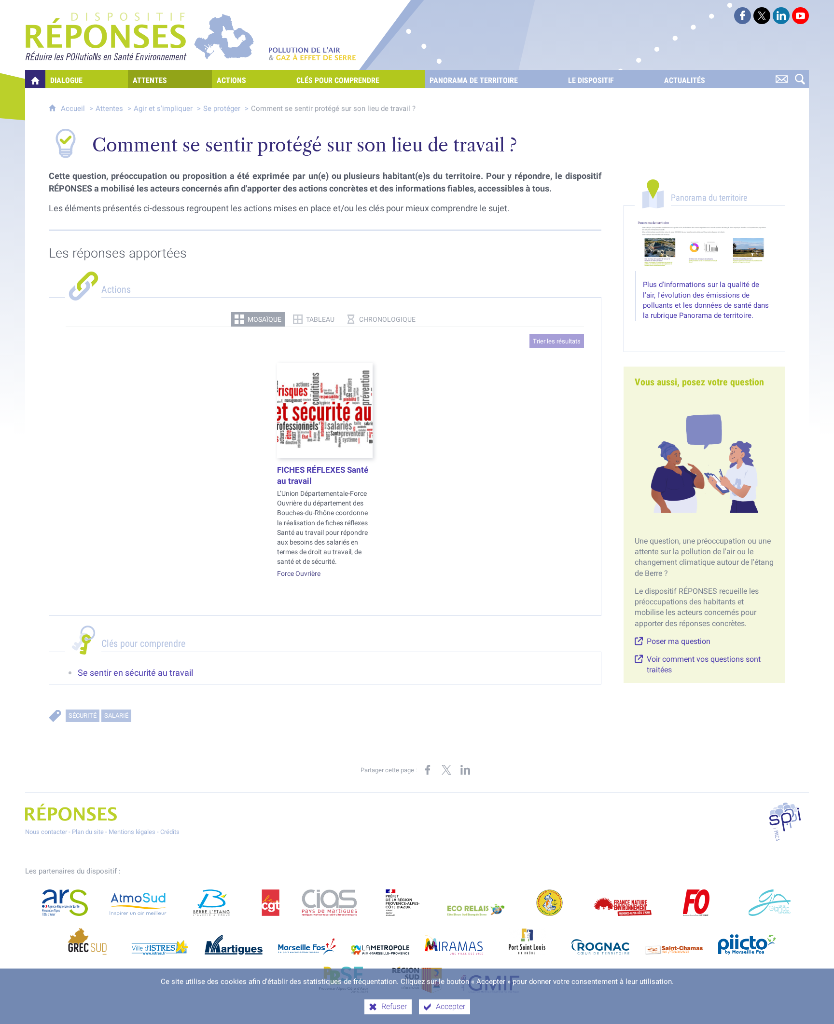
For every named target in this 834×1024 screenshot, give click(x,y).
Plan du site (88, 831)
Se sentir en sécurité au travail (135, 673)
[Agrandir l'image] (704, 245)
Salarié (116, 715)
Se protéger (221, 108)
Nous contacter (46, 831)
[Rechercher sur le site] (800, 79)
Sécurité (83, 715)
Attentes (109, 108)
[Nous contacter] (781, 79)
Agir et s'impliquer (164, 108)
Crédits (170, 831)
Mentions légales (132, 831)
